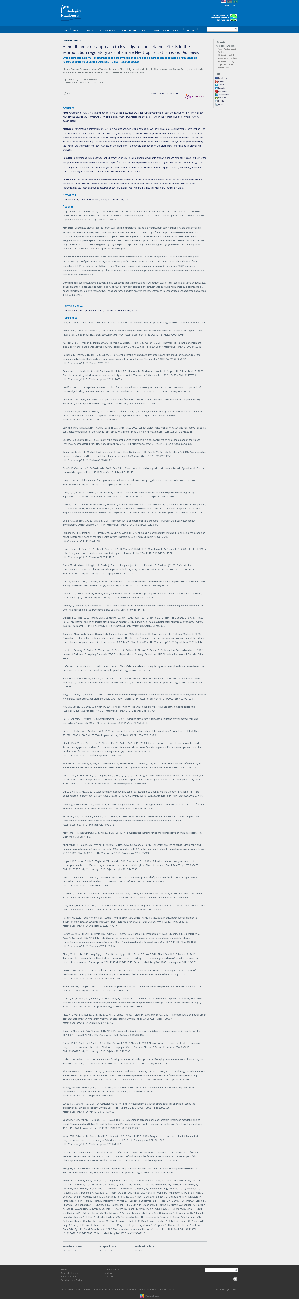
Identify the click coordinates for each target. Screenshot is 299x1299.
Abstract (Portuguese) (227, 61)
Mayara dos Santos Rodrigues (175, 69)
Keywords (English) (227, 58)
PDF (69, 93)
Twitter (221, 84)
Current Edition (160, 30)
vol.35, (91, 82)
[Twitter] (235, 1279)
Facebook (222, 78)
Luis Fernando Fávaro (100, 72)
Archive (177, 30)
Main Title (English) (225, 45)
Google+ (222, 81)
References (223, 67)
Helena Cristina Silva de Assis (128, 72)
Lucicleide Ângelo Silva (146, 69)
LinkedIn (221, 88)
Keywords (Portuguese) (227, 64)
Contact (191, 30)
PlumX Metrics (199, 95)
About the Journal (83, 30)
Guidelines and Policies (133, 30)
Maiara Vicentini (100, 69)
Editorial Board (107, 30)
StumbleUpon (224, 94)
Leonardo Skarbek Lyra (121, 69)
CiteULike (222, 97)
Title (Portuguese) (227, 49)
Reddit (221, 101)
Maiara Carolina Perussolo (76, 69)
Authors (221, 52)
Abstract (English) (226, 55)
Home (65, 30)
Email (220, 104)
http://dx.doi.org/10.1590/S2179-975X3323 (82, 79)
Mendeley (222, 91)
